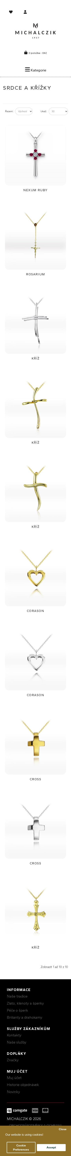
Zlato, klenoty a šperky (25, 1003)
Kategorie (38, 70)
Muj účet (14, 1078)
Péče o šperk (17, 1010)
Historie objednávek (23, 1085)
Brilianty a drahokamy (24, 1017)
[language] (11, 13)
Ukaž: (44, 111)
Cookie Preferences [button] (21, 1147)
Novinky (13, 1092)
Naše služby (16, 1042)
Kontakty (14, 1035)
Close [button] (62, 1129)
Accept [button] (51, 1147)
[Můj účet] (25, 12)
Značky (13, 1060)
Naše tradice (17, 996)
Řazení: (9, 111)
